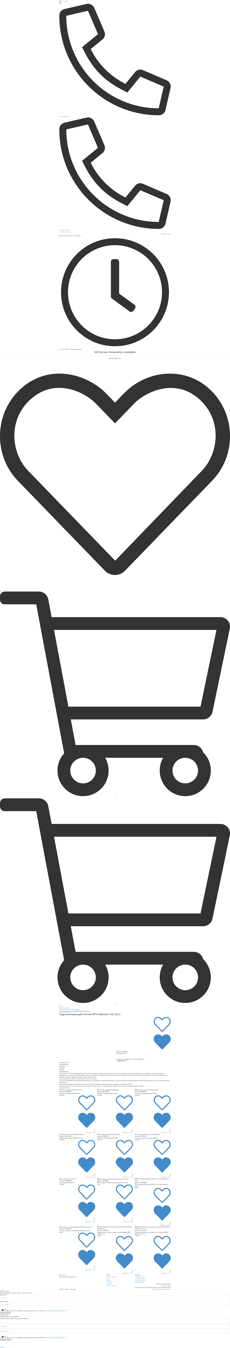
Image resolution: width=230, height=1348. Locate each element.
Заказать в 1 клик (90, 1132)
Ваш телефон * (4, 1301)
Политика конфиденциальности (161, 1289)
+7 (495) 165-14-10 (64, 230)
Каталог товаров (64, 1008)
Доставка (109, 1282)
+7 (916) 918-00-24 (64, 232)
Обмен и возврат (111, 1285)
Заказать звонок (166, 234)
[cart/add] (94, 1130)
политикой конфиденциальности (56, 1310)
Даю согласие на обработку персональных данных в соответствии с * (34, 1310)
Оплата (108, 1280)
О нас (108, 1278)
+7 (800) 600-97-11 (64, 116)
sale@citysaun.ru (140, 1282)
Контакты (109, 1284)
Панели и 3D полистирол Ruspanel (69, 1009)
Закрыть (2, 1347)
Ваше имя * (3, 1294)
